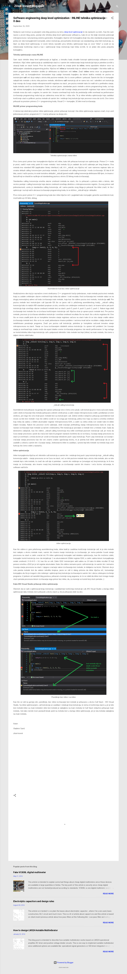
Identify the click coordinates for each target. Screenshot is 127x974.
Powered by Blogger (65, 962)
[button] (112, 18)
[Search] (117, 7)
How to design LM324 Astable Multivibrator (35, 930)
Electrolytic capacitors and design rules (33, 901)
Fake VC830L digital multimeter (29, 872)
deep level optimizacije (73, 32)
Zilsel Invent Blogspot (29, 6)
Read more (108, 894)
